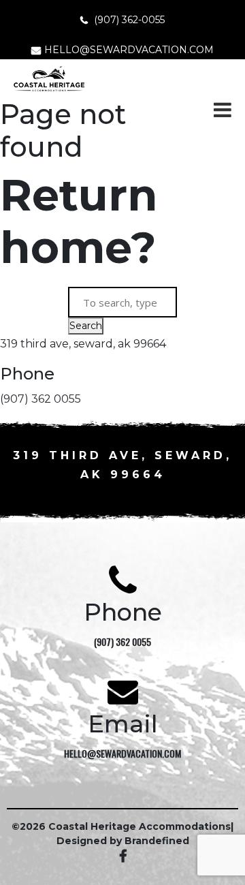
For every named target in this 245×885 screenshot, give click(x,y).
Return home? (79, 221)
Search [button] (85, 326)
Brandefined (157, 841)
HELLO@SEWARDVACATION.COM (129, 50)
